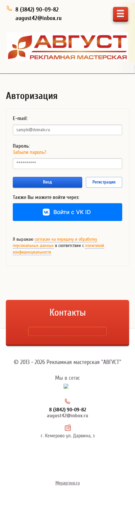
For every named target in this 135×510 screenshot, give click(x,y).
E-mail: (20, 118)
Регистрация (104, 182)
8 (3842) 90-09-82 (37, 9)
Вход (47, 182)
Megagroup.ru (67, 483)
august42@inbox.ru (38, 18)
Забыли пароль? (29, 152)
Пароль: (21, 146)
